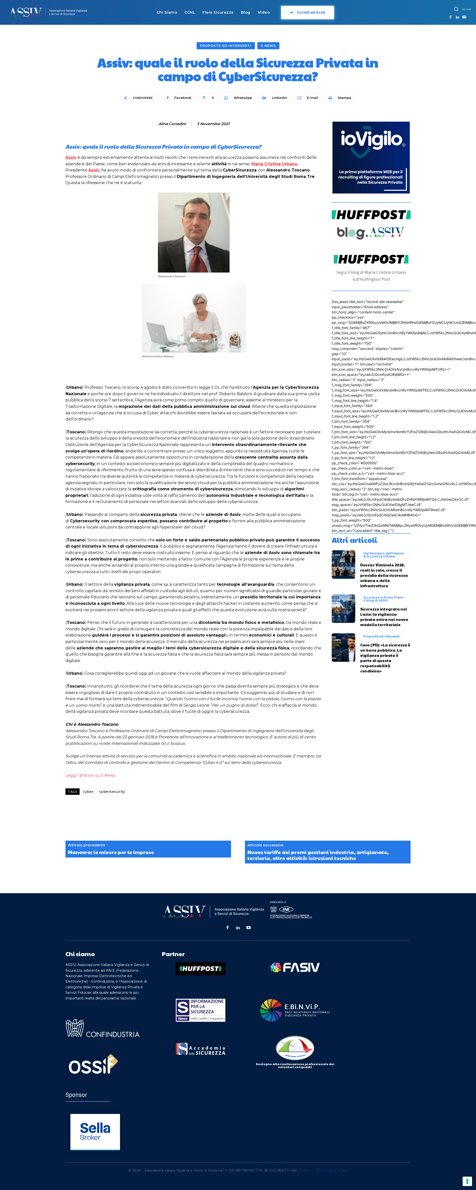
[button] (456, 9)
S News (268, 46)
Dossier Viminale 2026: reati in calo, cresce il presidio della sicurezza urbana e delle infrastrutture (384, 575)
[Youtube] (464, 17)
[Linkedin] (457, 17)
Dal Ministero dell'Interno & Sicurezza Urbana (383, 555)
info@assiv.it (307, 1170)
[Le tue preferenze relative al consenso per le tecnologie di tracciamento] (467, 1181)
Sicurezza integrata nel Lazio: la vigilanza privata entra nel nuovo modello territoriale (384, 616)
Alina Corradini (172, 124)
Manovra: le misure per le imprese (111, 852)
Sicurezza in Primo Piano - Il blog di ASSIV (384, 599)
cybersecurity (112, 791)
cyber (88, 791)
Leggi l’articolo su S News (90, 775)
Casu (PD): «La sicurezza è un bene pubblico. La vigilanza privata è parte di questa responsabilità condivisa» (385, 657)
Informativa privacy (334, 1170)
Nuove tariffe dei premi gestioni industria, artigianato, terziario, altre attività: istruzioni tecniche (318, 855)
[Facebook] (450, 17)
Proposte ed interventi (225, 46)
